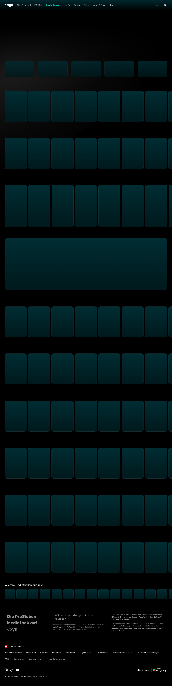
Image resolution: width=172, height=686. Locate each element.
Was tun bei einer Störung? (150, 617)
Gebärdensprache (149, 628)
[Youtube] (17, 670)
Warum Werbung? (122, 619)
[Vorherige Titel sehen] (3, 69)
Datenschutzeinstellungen (147, 652)
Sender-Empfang (155, 614)
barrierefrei (119, 626)
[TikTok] (11, 670)
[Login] (165, 5)
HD (113, 617)
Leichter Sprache (118, 631)
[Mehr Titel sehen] (169, 69)
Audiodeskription (130, 628)
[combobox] (15, 646)
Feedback (56, 652)
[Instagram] (6, 670)
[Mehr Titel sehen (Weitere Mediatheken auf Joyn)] (169, 594)
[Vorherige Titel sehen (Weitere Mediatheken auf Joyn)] (3, 594)
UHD (119, 617)
